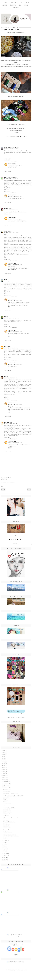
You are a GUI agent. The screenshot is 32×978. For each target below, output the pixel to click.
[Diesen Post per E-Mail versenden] (19, 136)
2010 (3, 860)
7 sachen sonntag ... (7, 789)
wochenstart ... (6, 826)
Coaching (13, 5)
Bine (5, 279)
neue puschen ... (7, 813)
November (6, 783)
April (5, 849)
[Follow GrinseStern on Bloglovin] (16, 564)
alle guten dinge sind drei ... (9, 807)
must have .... (6, 820)
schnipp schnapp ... (7, 811)
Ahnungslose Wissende (11, 147)
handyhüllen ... (6, 823)
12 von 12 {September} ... (9, 822)
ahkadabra (7, 231)
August (5, 840)
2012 (3, 779)
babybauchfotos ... (7, 832)
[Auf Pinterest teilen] (23, 136)
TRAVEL (26, 5)
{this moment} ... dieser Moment (10, 793)
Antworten (14, 161)
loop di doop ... (6, 797)
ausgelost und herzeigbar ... (9, 834)
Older (29, 489)
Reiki (21, 2)
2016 (3, 771)
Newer (3, 489)
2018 (3, 767)
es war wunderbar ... (8, 803)
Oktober (5, 785)
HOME (6, 2)
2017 (3, 769)
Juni (4, 844)
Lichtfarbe (7, 208)
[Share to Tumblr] (26, 136)
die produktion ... (7, 830)
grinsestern (12, 163)
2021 (3, 761)
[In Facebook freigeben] (21, 136)
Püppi (6, 316)
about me (13, 2)
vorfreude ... (6, 805)
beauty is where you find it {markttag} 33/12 (13, 795)
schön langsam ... (7, 809)
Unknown (7, 346)
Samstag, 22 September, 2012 (11, 148)
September (6, 788)
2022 (3, 759)
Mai (4, 847)
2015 (3, 773)
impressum (16, 7)
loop (17, 27)
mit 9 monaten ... (7, 791)
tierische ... (5, 838)
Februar (5, 853)
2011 (3, 857)
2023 (3, 756)
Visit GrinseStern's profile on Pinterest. (16, 717)
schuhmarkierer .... (7, 828)
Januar (5, 855)
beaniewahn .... (6, 815)
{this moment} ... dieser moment (10, 817)
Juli (4, 842)
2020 (3, 763)
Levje (6, 376)
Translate (16, 954)
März (5, 851)
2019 (3, 765)
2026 (3, 750)
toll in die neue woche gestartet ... (11, 836)
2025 (3, 752)
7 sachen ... (5, 801)
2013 (3, 777)
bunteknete (8, 422)
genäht (14, 27)
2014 (3, 775)
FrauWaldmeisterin (10, 177)
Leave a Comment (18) (11, 136)
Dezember (6, 781)
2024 (3, 754)
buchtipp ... (5, 799)
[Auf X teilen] (20, 136)
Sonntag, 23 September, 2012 (15, 165)
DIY (20, 5)
